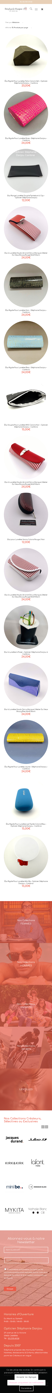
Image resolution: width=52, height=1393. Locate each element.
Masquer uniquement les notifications (26, 1383)
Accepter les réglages (26, 1377)
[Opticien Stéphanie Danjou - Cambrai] (16, 9)
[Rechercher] (29, 9)
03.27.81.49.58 (27, 2)
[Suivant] (46, 1126)
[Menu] (36, 9)
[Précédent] (43, 1126)
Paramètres (26, 1388)
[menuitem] (29, 9)
